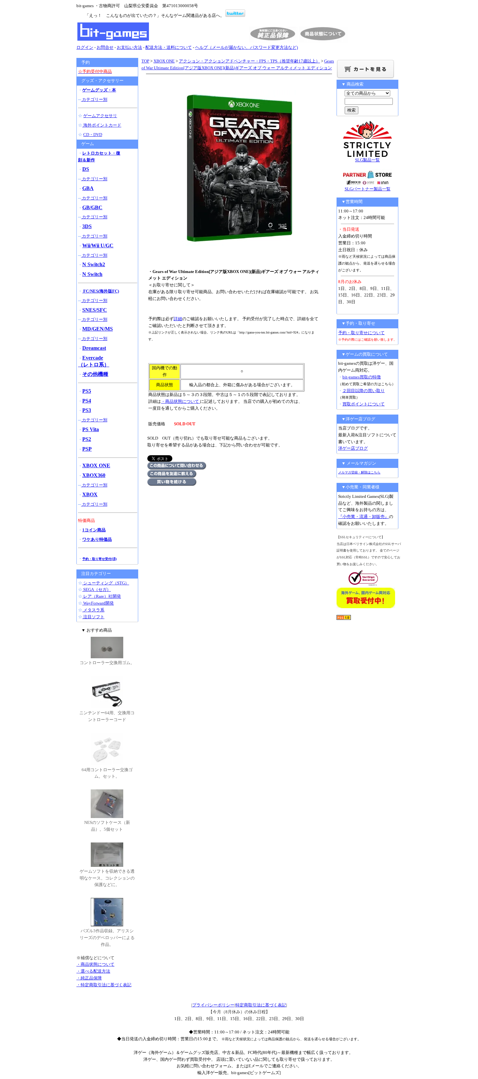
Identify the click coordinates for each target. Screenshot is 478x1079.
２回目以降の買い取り (363, 390)
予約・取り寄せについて (361, 332)
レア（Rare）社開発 (101, 596)
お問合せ (105, 47)
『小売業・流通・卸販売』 (363, 516)
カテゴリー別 (94, 99)
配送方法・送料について (168, 47)
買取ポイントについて (363, 404)
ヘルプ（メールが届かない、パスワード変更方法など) (246, 47)
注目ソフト (93, 616)
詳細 (178, 318)
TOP (145, 61)
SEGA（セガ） (96, 589)
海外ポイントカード (101, 125)
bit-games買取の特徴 (361, 377)
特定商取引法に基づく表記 (260, 1005)
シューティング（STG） (105, 582)
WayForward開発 (98, 603)
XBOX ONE (164, 61)
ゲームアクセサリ (100, 115)
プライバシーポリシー (213, 1005)
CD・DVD (92, 134)
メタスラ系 (93, 610)
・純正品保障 (89, 978)
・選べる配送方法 (93, 971)
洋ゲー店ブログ (353, 448)
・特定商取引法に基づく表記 (103, 984)
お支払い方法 (129, 47)
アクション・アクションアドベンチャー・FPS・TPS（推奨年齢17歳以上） (249, 61)
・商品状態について (180, 401)
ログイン (84, 47)
